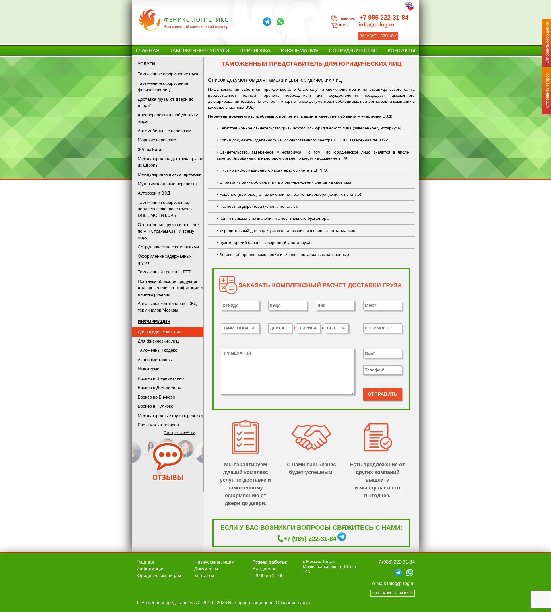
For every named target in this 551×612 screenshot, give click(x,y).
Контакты (401, 50)
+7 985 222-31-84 (373, 17)
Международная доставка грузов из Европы (170, 162)
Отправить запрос (393, 593)
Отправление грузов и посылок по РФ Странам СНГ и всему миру (168, 231)
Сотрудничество (353, 50)
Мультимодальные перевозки (167, 183)
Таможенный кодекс (157, 350)
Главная (148, 50)
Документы (206, 568)
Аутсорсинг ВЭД (154, 193)
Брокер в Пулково (155, 406)
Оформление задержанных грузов (165, 259)
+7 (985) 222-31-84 (309, 538)
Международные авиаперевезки (169, 174)
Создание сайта (293, 602)
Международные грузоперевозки (170, 415)
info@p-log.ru (401, 583)
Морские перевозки (157, 139)
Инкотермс (148, 368)
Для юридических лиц (159, 331)
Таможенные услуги (199, 50)
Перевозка (255, 50)
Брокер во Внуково (156, 397)
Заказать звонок (378, 36)
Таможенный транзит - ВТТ (164, 271)
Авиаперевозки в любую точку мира (168, 118)
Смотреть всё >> (179, 432)
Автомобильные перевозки (164, 130)
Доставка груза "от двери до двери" (165, 102)
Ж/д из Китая (151, 149)
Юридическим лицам (158, 575)
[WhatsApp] (280, 21)
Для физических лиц (158, 341)
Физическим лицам (214, 561)
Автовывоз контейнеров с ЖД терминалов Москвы (167, 306)
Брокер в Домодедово (159, 387)
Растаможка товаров (158, 424)
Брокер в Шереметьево (161, 378)
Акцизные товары (155, 359)
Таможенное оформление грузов (170, 73)
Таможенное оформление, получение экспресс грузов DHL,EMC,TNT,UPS (165, 209)
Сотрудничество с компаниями (168, 246)
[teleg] (267, 21)
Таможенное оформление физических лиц (163, 86)
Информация (300, 50)
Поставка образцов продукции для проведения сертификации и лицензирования (170, 288)
